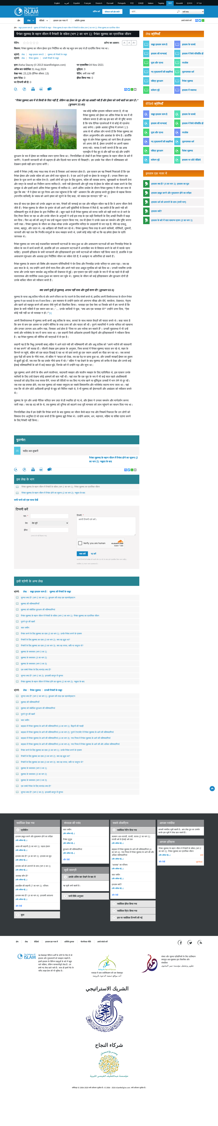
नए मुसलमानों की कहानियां (162, 71)
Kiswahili (179, 3)
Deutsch (99, 3)
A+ (134, 42)
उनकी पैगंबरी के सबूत (51, 58)
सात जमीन (25, 627)
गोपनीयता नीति (86, 942)
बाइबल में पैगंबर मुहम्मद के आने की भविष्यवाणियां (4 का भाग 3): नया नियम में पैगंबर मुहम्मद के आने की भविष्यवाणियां (65, 738)
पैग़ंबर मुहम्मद (187, 150)
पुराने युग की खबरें (28, 621)
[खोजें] (178, 11)
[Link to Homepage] (26, 11)
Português (122, 3)
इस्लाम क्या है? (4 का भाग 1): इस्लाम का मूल (170, 183)
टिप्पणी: (80, 515)
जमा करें (82, 553)
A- (125, 42)
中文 (132, 3)
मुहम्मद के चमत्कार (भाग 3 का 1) (34, 651)
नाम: (25, 516)
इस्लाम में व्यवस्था (189, 90)
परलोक (185, 62)
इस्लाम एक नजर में (60, 20)
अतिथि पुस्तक (80, 20)
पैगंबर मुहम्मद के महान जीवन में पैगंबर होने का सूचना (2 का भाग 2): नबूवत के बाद (113, 459)
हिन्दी (170, 3)
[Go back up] (212, 788)
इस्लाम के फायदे (188, 44)
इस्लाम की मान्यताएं (159, 53)
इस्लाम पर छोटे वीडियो (191, 159)
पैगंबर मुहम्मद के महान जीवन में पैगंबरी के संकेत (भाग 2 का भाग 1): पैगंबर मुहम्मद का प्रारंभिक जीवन (61, 486)
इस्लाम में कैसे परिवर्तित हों (192, 53)
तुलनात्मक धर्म (188, 71)
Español (76, 3)
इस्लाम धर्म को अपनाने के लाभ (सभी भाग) (168, 202)
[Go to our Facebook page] (180, 942)
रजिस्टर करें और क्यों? (112, 12)
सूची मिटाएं (199, 862)
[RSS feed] (200, 942)
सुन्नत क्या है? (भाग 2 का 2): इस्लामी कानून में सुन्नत (42, 675)
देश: (26, 523)
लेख (28, 20)
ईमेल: (26, 530)
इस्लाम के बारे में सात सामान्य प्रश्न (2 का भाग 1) (171, 220)
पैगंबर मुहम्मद (33, 58)
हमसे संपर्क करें (186, 20)
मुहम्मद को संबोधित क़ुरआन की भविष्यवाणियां (38, 609)
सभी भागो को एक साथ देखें (26, 500)
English (57, 3)
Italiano (150, 3)
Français (87, 3)
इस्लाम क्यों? (156, 211)
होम (19, 20)
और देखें (19, 906)
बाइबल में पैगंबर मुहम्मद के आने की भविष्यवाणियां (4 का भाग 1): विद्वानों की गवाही (52, 726)
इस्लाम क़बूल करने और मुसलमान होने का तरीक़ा (171, 193)
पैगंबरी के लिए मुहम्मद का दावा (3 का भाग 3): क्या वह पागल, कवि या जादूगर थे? (52, 645)
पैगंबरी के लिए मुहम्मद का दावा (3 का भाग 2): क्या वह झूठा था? (45, 639)
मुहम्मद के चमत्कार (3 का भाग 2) (34, 657)
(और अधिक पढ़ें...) (21, 840)
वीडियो (41, 20)
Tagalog (161, 3)
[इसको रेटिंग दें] (16, 89)
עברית (199, 3)
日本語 (140, 3)
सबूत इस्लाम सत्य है (25, 28)
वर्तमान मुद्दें (155, 90)
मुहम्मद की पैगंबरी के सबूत (42, 28)
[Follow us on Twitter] (190, 942)
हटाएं (201, 855)
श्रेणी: (17, 54)
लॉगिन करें (96, 11)
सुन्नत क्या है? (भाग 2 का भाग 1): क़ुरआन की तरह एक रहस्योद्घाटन (48, 597)
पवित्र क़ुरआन (157, 81)
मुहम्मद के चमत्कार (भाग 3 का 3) (34, 663)
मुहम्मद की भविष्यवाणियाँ (30, 603)
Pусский (110, 3)
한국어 (189, 3)
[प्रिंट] (33, 89)
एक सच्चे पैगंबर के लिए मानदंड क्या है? (36, 669)
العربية (66, 3)
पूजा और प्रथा (157, 62)
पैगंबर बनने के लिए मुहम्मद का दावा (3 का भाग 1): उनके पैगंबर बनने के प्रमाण (51, 633)
